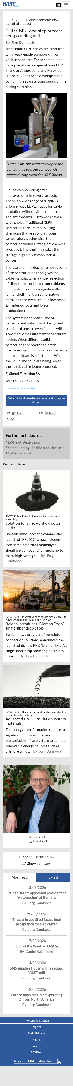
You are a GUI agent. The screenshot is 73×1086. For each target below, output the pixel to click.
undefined (8, 413)
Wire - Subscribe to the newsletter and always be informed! (36, 400)
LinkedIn (36, 1046)
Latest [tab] (53, 877)
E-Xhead (14, 442)
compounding (18, 447)
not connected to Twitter (41, 413)
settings (12, 419)
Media (36, 1039)
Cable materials (20, 453)
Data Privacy (36, 1033)
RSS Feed (36, 1052)
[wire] (11, 4)
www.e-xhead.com (20, 388)
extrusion (32, 442)
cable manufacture (48, 447)
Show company (39, 863)
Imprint (36, 1027)
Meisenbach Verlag (36, 1020)
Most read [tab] (20, 877)
